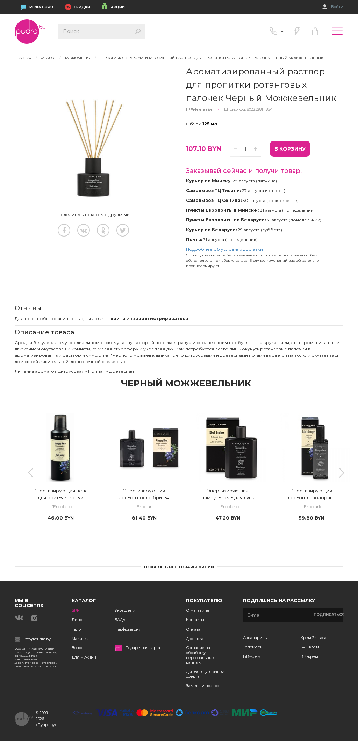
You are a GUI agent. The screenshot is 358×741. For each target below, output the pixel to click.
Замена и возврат (203, 685)
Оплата (193, 629)
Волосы (79, 647)
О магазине (197, 610)
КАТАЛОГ (48, 58)
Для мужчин (84, 657)
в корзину (290, 149)
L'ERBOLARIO (111, 58)
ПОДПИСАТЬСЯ (328, 614)
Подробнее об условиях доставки (224, 249)
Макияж (80, 638)
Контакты (195, 619)
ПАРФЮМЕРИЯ (77, 58)
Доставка (194, 638)
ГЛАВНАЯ (24, 58)
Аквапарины (255, 637)
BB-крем (252, 656)
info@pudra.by (37, 639)
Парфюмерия (128, 629)
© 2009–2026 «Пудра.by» (46, 718)
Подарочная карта (142, 648)
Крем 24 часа (313, 637)
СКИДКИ (82, 7)
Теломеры (253, 647)
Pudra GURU (41, 7)
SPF (75, 610)
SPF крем (309, 647)
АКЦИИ (118, 7)
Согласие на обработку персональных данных (200, 654)
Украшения (126, 610)
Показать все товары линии (179, 567)
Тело (76, 629)
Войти (337, 7)
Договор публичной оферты (205, 674)
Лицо (77, 619)
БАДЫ (120, 619)
